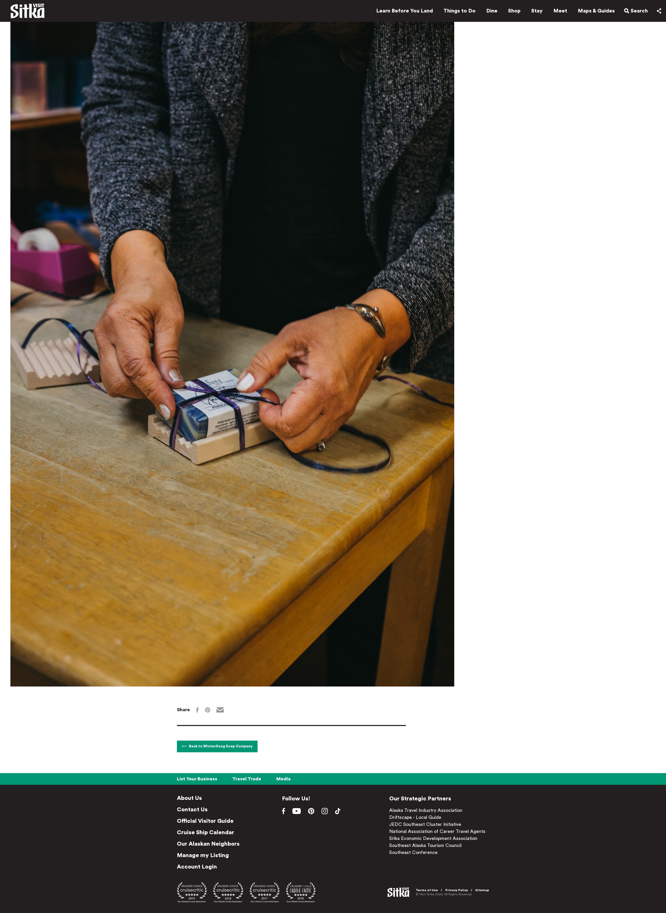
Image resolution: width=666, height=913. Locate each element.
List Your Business (197, 778)
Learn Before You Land (404, 11)
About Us (189, 798)
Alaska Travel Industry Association (425, 810)
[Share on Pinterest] (207, 710)
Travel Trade (246, 778)
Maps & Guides (596, 11)
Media (283, 778)
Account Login (197, 867)
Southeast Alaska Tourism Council (425, 845)
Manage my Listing (203, 855)
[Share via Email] (220, 710)
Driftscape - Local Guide (415, 817)
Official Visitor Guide (205, 821)
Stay (537, 11)
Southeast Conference (413, 852)
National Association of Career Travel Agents (437, 831)
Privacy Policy (456, 890)
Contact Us (192, 809)
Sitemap (482, 890)
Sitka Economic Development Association (433, 838)
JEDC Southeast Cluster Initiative (425, 824)
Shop (514, 11)
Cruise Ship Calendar (205, 832)
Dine (491, 11)
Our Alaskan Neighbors (208, 844)
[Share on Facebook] (197, 710)
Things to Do (460, 11)
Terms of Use (427, 890)
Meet (560, 11)
